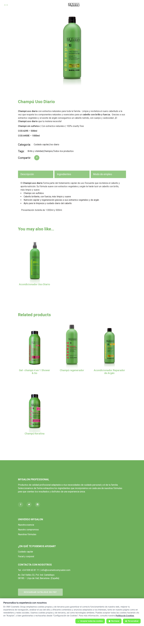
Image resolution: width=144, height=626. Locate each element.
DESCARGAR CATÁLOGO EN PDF (40, 592)
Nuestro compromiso (28, 529)
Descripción (27, 174)
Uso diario (54, 144)
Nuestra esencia (26, 524)
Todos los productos (63, 151)
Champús (48, 151)
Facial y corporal (26, 556)
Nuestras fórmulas (27, 534)
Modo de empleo (102, 174)
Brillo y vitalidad (35, 151)
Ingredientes (64, 174)
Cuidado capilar (41, 144)
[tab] (35, 174)
